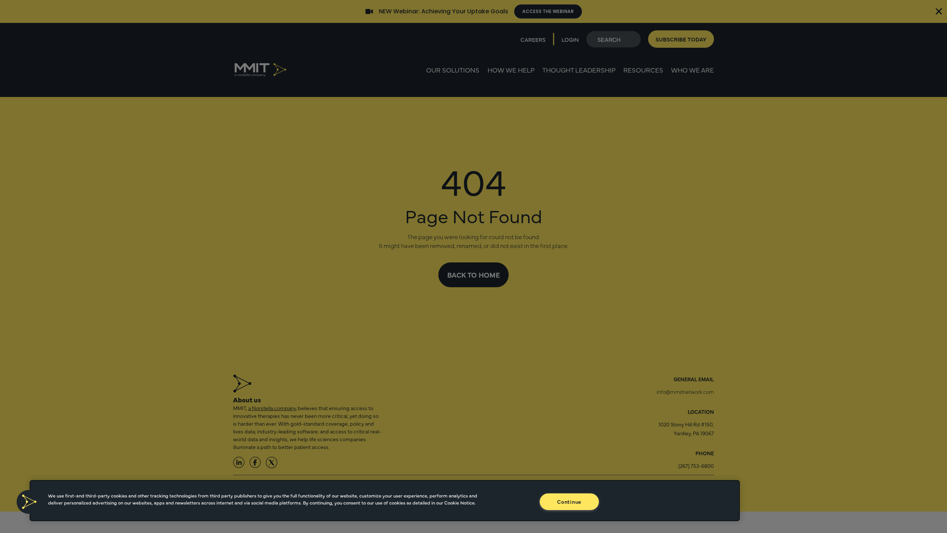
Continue (569, 501)
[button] (28, 502)
